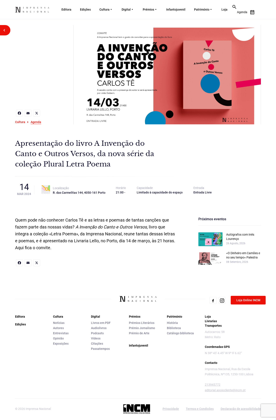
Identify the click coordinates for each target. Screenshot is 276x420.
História (172, 323)
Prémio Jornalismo (142, 328)
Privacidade (171, 408)
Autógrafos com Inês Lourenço (240, 237)
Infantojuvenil (175, 9)
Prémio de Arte (139, 333)
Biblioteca (174, 328)
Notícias (58, 323)
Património (201, 9)
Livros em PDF (101, 323)
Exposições (61, 343)
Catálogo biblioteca (180, 333)
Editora (66, 9)
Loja (224, 9)
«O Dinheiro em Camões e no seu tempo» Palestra (243, 255)
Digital (126, 9)
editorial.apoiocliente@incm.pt (225, 390)
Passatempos (100, 348)
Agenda (36, 122)
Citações (97, 343)
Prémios (148, 9)
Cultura (104, 9)
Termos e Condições (200, 408)
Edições (85, 9)
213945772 (212, 384)
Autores (58, 328)
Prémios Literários (141, 323)
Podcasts (97, 333)
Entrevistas (61, 333)
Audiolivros (99, 328)
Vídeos (95, 338)
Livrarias (211, 321)
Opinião (58, 338)
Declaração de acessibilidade (241, 408)
